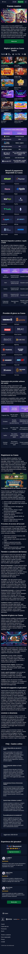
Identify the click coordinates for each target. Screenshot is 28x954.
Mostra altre (14, 902)
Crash (16, 54)
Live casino (9, 54)
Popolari (3, 54)
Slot (23, 54)
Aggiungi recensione (14, 851)
